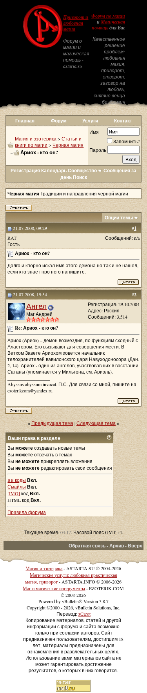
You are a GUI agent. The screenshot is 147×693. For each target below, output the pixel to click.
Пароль (97, 150)
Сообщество (82, 170)
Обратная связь (87, 545)
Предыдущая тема (52, 423)
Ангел (36, 306)
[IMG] (13, 493)
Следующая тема (96, 423)
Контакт (123, 120)
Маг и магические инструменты (54, 588)
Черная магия (68, 145)
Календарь (54, 170)
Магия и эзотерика (35, 138)
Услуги (90, 120)
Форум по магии (108, 16)
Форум (59, 120)
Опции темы (119, 217)
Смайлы (16, 486)
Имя (94, 132)
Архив (116, 545)
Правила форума (26, 512)
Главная (24, 120)
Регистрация (25, 170)
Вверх (135, 545)
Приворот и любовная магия (75, 23)
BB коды (16, 480)
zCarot (84, 614)
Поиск (80, 177)
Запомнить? (126, 141)
